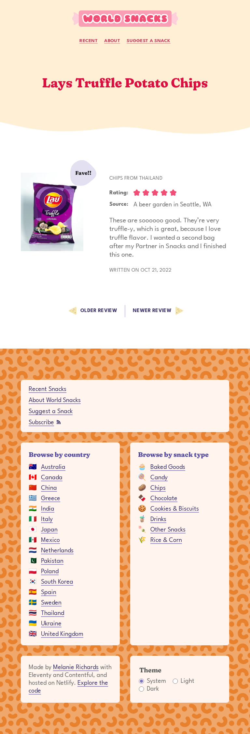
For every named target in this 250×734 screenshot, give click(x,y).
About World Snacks (55, 400)
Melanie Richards (76, 667)
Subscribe (41, 423)
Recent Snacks (47, 389)
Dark (153, 689)
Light (187, 681)
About (112, 40)
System (156, 681)
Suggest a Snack (149, 40)
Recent (88, 40)
